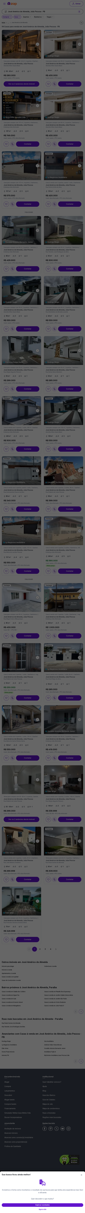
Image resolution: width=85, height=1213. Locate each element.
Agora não (42, 1209)
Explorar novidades (42, 1205)
